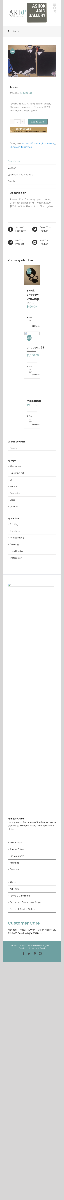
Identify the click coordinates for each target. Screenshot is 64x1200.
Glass (12, 499)
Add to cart (37, 121)
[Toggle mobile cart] (54, 11)
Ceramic (14, 506)
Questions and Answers (20, 174)
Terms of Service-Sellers (22, 909)
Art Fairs (14, 888)
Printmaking (48, 143)
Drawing (14, 544)
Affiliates (14, 862)
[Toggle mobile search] (54, 8)
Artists (25, 143)
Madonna (34, 401)
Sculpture (15, 531)
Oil (11, 479)
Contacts (14, 869)
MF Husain (35, 143)
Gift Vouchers (17, 855)
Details (11, 181)
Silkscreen (15, 146)
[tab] (32, 161)
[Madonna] (32, 388)
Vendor (12, 167)
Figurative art (17, 472)
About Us (15, 882)
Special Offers (17, 849)
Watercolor (16, 557)
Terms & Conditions (20, 895)
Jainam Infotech (38, 948)
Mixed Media (16, 551)
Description (14, 161)
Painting (14, 524)
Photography (17, 537)
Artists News (16, 842)
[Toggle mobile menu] (54, 4)
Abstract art (16, 466)
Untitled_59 (35, 347)
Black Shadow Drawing (33, 295)
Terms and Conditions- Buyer (25, 902)
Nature (13, 486)
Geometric (15, 493)
